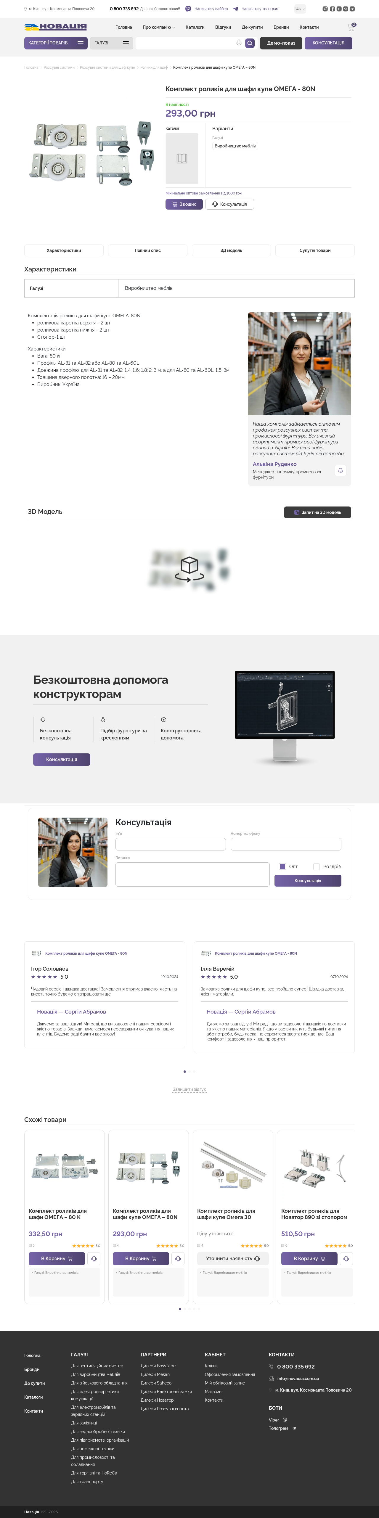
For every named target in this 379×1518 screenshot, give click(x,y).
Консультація (61, 759)
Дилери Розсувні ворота (165, 1408)
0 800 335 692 (124, 9)
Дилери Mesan (155, 1374)
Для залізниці (84, 1423)
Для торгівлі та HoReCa (94, 1473)
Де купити (252, 27)
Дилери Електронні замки (166, 1391)
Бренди (281, 27)
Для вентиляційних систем (97, 1365)
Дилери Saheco (156, 1383)
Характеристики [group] (64, 250)
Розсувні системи (59, 67)
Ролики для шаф (154, 67)
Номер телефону (245, 834)
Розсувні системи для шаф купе (107, 67)
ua (298, 9)
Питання (122, 858)
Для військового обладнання (99, 1383)
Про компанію (157, 27)
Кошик (211, 1365)
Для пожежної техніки (92, 1448)
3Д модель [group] (231, 250)
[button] (111, 43)
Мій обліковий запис (225, 1383)
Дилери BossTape (158, 1365)
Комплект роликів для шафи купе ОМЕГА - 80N (86, 953)
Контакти (309, 27)
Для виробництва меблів (95, 1374)
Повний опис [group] (148, 250)
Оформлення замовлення (230, 1374)
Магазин (213, 1391)
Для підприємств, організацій (100, 1440)
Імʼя (118, 834)
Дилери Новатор (157, 1400)
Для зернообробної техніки (98, 1431)
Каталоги (195, 27)
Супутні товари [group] (315, 250)
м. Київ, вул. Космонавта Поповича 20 (61, 9)
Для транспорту (87, 1481)
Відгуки (223, 27)
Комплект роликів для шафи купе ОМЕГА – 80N (214, 67)
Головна (123, 27)
